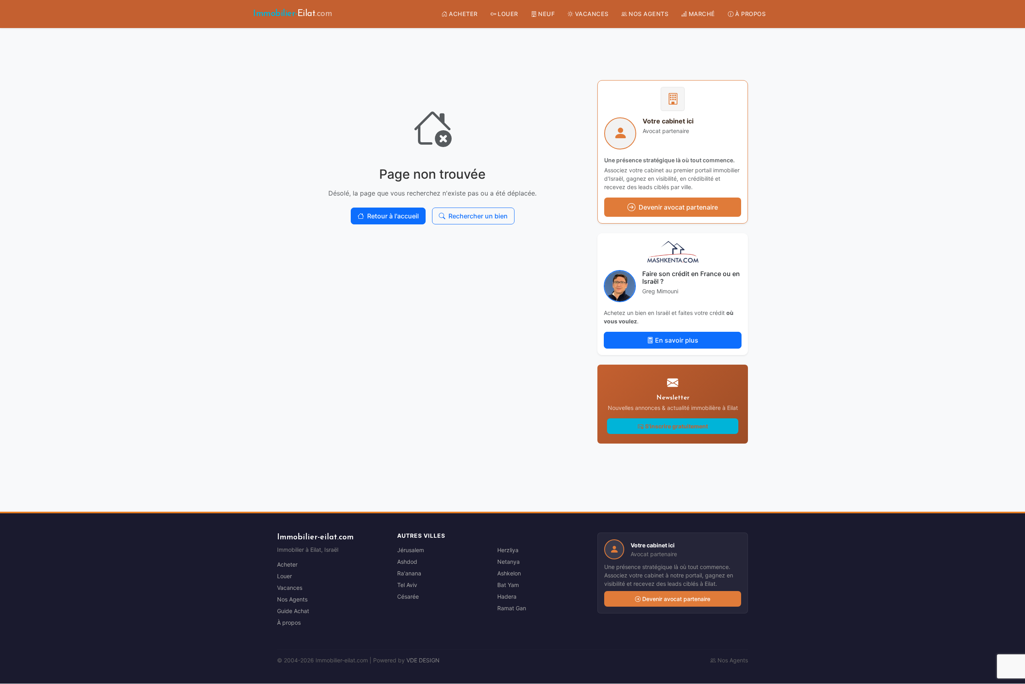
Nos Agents (292, 599)
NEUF (546, 13)
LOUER (508, 13)
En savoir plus (676, 340)
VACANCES (592, 13)
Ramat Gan (511, 608)
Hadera (507, 596)
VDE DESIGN (423, 660)
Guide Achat (293, 610)
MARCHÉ (702, 13)
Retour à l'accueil (393, 216)
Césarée (408, 596)
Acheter (287, 564)
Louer (284, 576)
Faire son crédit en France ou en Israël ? (691, 277)
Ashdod (407, 561)
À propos (289, 622)
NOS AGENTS (648, 13)
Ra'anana (409, 573)
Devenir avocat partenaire (676, 598)
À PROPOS (750, 13)
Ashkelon (509, 573)
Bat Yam (508, 584)
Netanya (508, 561)
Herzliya (508, 550)
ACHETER (463, 13)
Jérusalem (410, 550)
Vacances (289, 587)
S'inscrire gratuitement (676, 426)
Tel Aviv (407, 584)
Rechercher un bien (478, 216)
